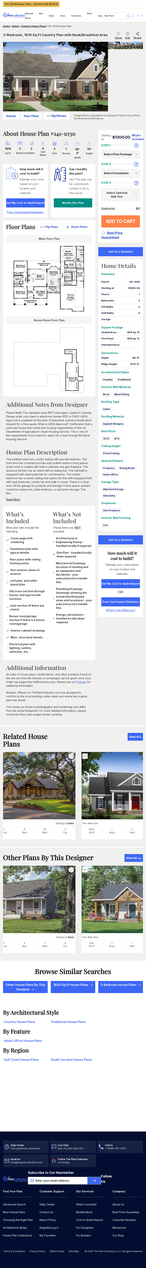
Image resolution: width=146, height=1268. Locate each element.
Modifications (84, 1212)
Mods (89, 14)
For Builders (83, 1235)
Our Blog (118, 1235)
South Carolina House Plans (71, 1060)
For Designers (85, 1227)
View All (131, 858)
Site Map (74, 1251)
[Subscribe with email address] (94, 1180)
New (41, 14)
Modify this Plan (73, 202)
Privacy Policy (37, 1251)
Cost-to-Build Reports (89, 1219)
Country (108, 379)
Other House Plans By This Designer (25, 987)
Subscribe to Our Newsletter (51, 1173)
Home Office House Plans (23, 1041)
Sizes (62, 16)
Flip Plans (51, 226)
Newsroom (119, 1227)
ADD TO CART (121, 221)
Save (118, 38)
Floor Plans (31, 116)
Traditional (124, 379)
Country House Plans (33, 26)
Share (137, 38)
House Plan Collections (17, 1235)
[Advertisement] (73, 1102)
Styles (51, 16)
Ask (127, 38)
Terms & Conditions (14, 1251)
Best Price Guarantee (126, 1212)
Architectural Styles (15, 1227)
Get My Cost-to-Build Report (25, 202)
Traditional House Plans (68, 1022)
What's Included (86, 1204)
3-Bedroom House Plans (118, 985)
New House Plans (14, 1212)
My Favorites (48, 1235)
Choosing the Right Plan (18, 1219)
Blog (100, 16)
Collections (76, 16)
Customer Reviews (124, 1219)
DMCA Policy (57, 1251)
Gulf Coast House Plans (21, 1060)
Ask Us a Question (121, 251)
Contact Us (46, 1212)
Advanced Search (29, 16)
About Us (118, 1204)
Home (6, 26)
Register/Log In (49, 1227)
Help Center (47, 1204)
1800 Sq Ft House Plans (70, 985)
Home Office (110, 474)
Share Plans (79, 226)
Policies (81, 682)
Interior (11, 116)
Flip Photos (58, 115)
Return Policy (48, 1219)
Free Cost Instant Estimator (120, 601)
